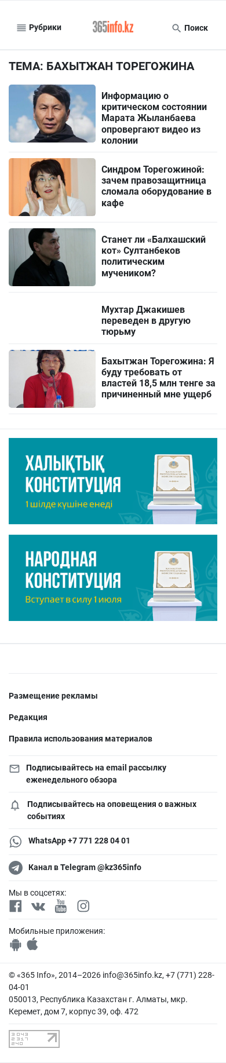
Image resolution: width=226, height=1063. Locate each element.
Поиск (195, 27)
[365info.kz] (113, 28)
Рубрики (44, 27)
